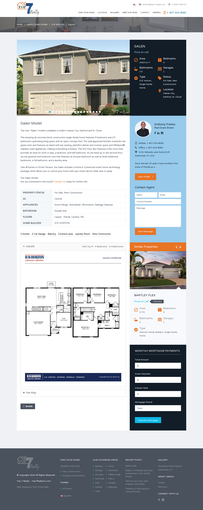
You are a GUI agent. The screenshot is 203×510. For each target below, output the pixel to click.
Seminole (99, 478)
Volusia (98, 487)
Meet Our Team (129, 12)
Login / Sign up (179, 4)
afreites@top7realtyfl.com (154, 4)
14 (87, 112)
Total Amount (142, 359)
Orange (99, 470)
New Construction (72, 471)
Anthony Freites (164, 124)
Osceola (99, 474)
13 (84, 112)
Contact (145, 12)
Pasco (111, 478)
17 (96, 112)
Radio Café (130, 466)
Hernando (113, 470)
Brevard (99, 466)
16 (93, 112)
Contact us (59, 181)
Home (20, 24)
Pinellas (112, 483)
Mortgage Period (143, 402)
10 (75, 112)
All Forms (67, 488)
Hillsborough (114, 474)
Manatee (112, 487)
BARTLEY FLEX (144, 295)
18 (100, 112)
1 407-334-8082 (155, 143)
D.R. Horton (58, 24)
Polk (97, 483)
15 (90, 112)
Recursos (162, 487)
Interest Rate (141, 388)
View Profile (144, 176)
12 (81, 112)
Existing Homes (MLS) (74, 475)
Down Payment (142, 374)
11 (78, 112)
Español (157, 12)
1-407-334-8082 (176, 12)
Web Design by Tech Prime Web (33, 487)
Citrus (111, 466)
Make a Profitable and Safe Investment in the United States (139, 473)
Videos (161, 482)
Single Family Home (37, 24)
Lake (97, 491)
